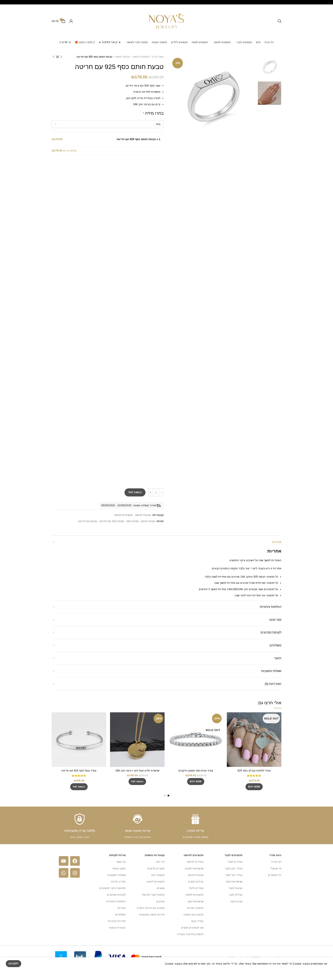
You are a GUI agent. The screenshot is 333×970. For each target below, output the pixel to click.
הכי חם (160, 861)
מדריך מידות (118, 881)
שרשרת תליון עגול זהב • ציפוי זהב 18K (137, 770)
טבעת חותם (148, 521)
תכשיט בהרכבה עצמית (190, 934)
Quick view (230, 718)
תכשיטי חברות (195, 907)
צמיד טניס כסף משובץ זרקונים (195, 770)
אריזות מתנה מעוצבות (152, 914)
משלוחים (275, 645)
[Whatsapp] (63, 873)
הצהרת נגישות (117, 927)
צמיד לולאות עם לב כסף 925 (254, 770)
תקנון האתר (119, 868)
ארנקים (160, 901)
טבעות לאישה (122, 56)
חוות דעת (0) (273, 684)
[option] (269, 67)
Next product (54, 57)
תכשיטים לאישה (141, 56)
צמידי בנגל (197, 921)
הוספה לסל (135, 492)
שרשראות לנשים (194, 868)
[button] (137, 781)
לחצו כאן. (130, 98)
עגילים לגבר (235, 894)
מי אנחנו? (275, 868)
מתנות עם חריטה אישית (151, 907)
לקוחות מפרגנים (271, 632)
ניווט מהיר (275, 855)
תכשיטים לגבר (233, 855)
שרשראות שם (196, 901)
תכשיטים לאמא (195, 894)
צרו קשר (121, 861)
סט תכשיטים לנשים (192, 927)
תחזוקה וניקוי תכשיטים (112, 888)
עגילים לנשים (196, 881)
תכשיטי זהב (158, 875)
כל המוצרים (274, 875)
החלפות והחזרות (270, 606)
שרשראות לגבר (233, 881)
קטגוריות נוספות (155, 855)
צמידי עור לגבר (233, 875)
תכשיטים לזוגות (155, 881)
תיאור (277, 658)
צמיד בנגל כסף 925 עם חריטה (78, 770)
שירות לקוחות (117, 855)
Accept (13, 963)
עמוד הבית (158, 56)
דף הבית (276, 861)
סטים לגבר (236, 901)
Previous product (61, 57)
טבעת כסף (132, 521)
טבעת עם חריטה (87, 521)
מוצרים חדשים (156, 868)
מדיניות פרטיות (117, 921)
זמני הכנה (275, 619)
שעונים (161, 888)
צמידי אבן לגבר (233, 868)
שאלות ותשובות (271, 671)
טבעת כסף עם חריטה (111, 521)
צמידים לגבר (235, 861)
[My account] (71, 21)
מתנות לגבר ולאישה (153, 894)
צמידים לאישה (195, 861)
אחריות (276, 542)
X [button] (329, 3)
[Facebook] (75, 861)
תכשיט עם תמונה (193, 914)
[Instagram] (75, 873)
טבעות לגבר (235, 888)
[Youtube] (63, 861)
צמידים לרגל (196, 888)
